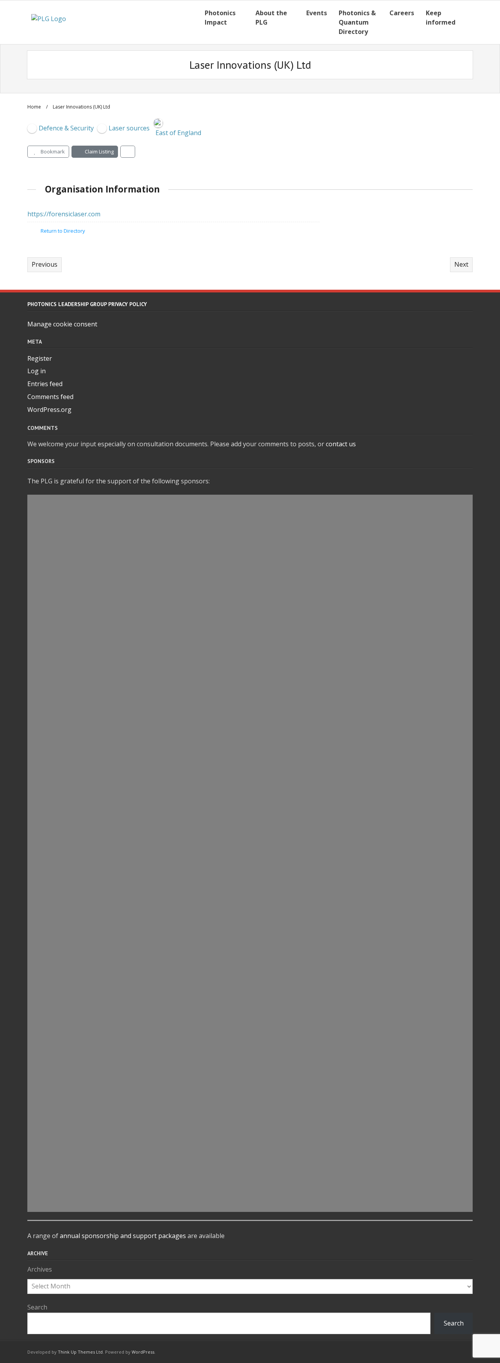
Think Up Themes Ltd (80, 1352)
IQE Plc (62, 1113)
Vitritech (66, 1167)
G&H (57, 575)
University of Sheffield (94, 1131)
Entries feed (44, 384)
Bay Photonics (77, 1041)
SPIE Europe (72, 718)
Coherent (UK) (77, 969)
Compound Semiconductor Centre (118, 862)
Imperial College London (98, 933)
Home (34, 106)
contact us (341, 444)
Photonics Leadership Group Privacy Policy (87, 304)
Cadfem (64, 880)
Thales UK (68, 539)
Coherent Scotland (86, 772)
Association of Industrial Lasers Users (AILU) (140, 700)
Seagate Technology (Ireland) (108, 1149)
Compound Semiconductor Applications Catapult (150, 1059)
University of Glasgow (93, 736)
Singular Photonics (87, 646)
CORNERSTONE (78, 1202)
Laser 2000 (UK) (79, 844)
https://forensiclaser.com (63, 214)
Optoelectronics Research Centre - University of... (149, 1095)
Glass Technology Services (102, 1023)
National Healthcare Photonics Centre (127, 1005)
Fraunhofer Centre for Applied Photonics (132, 611)
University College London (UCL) (114, 915)
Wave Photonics (81, 593)
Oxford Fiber (74, 503)
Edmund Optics (80, 808)
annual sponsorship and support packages (123, 1235)
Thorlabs (66, 521)
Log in (36, 371)
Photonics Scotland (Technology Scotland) (135, 898)
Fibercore (68, 682)
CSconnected (74, 1077)
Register (39, 358)
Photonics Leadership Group (107, 557)
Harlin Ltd (69, 790)
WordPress (143, 1352)
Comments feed (50, 396)
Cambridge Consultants (97, 629)
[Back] (127, 152)
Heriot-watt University (95, 987)
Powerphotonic (79, 951)
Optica (62, 1184)
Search (37, 1307)
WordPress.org (49, 409)
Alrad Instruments (86, 664)
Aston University (83, 826)
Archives (39, 1269)
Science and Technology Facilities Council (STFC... (149, 754)
